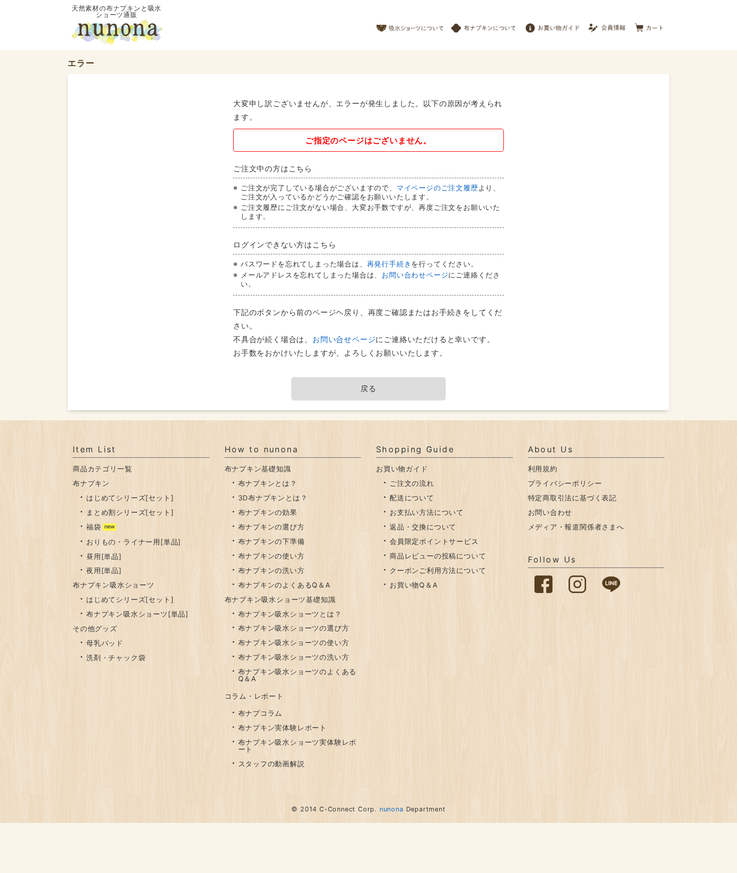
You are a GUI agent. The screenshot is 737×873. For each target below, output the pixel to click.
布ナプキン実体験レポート (282, 727)
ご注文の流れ (412, 483)
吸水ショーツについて (410, 25)
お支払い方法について (427, 512)
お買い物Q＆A (414, 584)
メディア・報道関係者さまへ (576, 526)
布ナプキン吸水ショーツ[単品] (137, 614)
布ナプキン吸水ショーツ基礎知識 (280, 599)
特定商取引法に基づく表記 (572, 497)
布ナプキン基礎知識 (258, 468)
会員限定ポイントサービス (434, 541)
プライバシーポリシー (565, 483)
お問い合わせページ (415, 274)
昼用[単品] (104, 556)
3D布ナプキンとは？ (273, 497)
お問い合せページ (344, 339)
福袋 (93, 526)
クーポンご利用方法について (438, 570)
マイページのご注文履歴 (437, 187)
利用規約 (543, 468)
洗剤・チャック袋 (115, 657)
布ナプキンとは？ (267, 483)
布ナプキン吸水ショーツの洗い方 (293, 657)
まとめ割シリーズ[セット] (129, 512)
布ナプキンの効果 (267, 512)
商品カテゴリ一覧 (102, 468)
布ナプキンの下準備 (271, 541)
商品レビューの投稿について (438, 555)
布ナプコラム (260, 713)
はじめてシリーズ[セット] (129, 497)
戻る (368, 388)
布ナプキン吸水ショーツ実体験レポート (297, 745)
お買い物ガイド (552, 25)
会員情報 (608, 25)
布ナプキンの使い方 (271, 555)
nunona (392, 809)
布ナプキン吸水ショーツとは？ (290, 614)
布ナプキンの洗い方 (271, 570)
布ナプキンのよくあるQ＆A (284, 584)
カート (649, 25)
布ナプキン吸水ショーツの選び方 (293, 628)
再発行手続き (389, 263)
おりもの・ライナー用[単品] (133, 541)
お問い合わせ (550, 512)
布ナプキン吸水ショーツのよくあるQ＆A (297, 675)
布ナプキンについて (483, 25)
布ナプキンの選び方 (271, 526)
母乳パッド (104, 643)
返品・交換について (423, 526)
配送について (412, 497)
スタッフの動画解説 (271, 763)
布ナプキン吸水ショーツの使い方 (293, 642)
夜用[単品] (104, 570)
